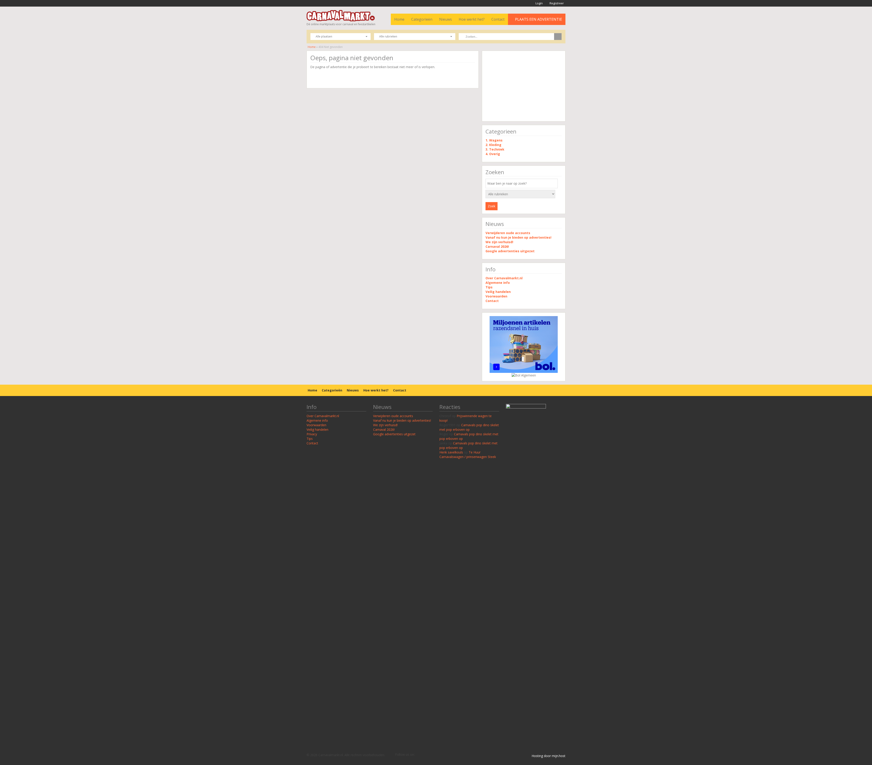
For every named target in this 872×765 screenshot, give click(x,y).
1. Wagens (494, 140)
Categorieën (421, 19)
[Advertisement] (524, 86)
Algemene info (498, 282)
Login (539, 3)
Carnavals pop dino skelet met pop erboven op (469, 427)
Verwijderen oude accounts (508, 233)
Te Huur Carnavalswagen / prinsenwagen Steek (467, 454)
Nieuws (445, 19)
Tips (489, 287)
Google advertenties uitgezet (510, 251)
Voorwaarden (496, 296)
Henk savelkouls (451, 452)
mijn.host (558, 756)
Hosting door (541, 756)
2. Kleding (493, 145)
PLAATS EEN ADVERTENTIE (538, 19)
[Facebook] (424, 754)
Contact (498, 19)
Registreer (556, 3)
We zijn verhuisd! (499, 242)
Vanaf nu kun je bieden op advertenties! (519, 237)
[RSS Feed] (418, 754)
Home (399, 19)
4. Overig (493, 154)
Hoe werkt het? (472, 19)
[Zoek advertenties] (558, 36)
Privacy (312, 434)
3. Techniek (495, 149)
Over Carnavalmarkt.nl (504, 278)
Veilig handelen (498, 292)
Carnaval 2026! (497, 246)
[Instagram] (431, 754)
